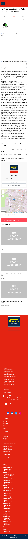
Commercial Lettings (9, 381)
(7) (6, 500)
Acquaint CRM (13, 535)
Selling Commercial (9, 374)
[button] (14, 199)
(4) (8, 498)
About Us (6, 389)
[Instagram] (20, 413)
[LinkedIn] (12, 413)
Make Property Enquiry (14, 185)
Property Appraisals (9, 384)
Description (4, 68)
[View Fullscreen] (3, 196)
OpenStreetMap (19, 212)
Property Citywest (7, 448)
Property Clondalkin (7, 446)
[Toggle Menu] (26, 3)
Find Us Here (7, 392)
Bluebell (5, 422)
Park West (5, 436)
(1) (7, 466)
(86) (8, 479)
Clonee (4, 425)
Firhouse (5, 426)
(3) (7, 487)
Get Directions (13, 215)
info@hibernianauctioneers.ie (15, 178)
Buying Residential (8, 369)
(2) (7, 469)
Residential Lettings (9, 379)
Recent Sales (7, 386)
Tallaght (19, 149)
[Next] (24, 46)
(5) (8, 467)
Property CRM (24, 535)
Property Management (9, 382)
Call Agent (14, 182)
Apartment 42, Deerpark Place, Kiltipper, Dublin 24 (11, 273)
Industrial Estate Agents (10, 376)
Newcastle (5, 435)
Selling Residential (8, 371)
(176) (5, 464)
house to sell (7, 154)
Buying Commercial (9, 373)
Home (5, 368)
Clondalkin (23, 149)
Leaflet (13, 212)
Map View (5, 215)
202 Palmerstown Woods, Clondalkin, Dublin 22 (11, 301)
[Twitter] (16, 413)
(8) (5, 515)
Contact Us (7, 391)
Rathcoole (14, 149)
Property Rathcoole (7, 449)
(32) (8, 508)
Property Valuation (7, 457)
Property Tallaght (7, 451)
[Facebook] (8, 413)
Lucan (2, 151)
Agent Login (15, 537)
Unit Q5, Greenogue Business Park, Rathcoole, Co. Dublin (13, 248)
